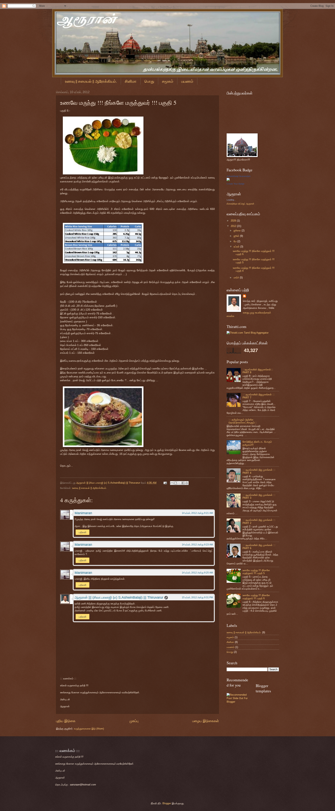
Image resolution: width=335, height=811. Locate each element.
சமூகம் (167, 81)
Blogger (166, 803)
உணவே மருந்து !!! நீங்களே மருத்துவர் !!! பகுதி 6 (256, 597)
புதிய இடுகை (65, 721)
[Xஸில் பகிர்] (179, 483)
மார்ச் (237, 277)
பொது (149, 81)
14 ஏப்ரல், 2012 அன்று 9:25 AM (197, 572)
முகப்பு (134, 721)
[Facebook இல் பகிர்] (183, 483)
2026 (234, 220)
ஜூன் (237, 235)
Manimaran (83, 513)
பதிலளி (82, 532)
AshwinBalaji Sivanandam (238, 176)
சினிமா (130, 81)
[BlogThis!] (176, 483)
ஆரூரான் (250, 204)
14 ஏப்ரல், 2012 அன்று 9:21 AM (197, 513)
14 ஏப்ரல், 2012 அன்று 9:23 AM (197, 544)
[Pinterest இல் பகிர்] (187, 483)
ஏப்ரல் (237, 246)
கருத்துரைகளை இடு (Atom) (89, 728)
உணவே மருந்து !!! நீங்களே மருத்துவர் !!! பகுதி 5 (256, 572)
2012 (234, 226)
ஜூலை (238, 230)
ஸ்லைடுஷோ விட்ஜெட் (236, 204)
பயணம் (187, 81)
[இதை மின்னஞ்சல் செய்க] (172, 483)
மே (235, 241)
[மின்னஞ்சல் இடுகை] (165, 482)
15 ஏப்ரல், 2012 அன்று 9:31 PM (197, 597)
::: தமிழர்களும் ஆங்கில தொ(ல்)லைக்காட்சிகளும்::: (243, 421)
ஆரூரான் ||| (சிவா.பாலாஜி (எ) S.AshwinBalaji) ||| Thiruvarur (108, 482)
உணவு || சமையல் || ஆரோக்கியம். (91, 81)
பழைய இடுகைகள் (205, 721)
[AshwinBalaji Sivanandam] (228, 180)
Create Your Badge (235, 184)
